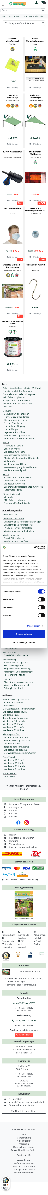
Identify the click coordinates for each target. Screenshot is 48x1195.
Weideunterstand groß (15, 470)
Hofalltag (7, 679)
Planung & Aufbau (11, 734)
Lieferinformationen (24, 1163)
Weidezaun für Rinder (13, 702)
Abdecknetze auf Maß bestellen (19, 438)
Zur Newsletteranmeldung (24, 1111)
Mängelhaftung (24, 1137)
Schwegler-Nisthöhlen (14, 688)
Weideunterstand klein (15, 464)
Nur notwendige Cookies (24, 642)
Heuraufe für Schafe (13, 445)
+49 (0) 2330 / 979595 (25, 1003)
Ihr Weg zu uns (16, 807)
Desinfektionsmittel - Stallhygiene (19, 394)
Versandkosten (16, 844)
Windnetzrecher (10, 514)
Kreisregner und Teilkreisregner (19, 671)
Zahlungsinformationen (24, 1169)
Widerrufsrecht (24, 1140)
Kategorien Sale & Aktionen (22, 23)
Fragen (12, 834)
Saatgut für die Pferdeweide (16, 400)
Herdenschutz (9, 773)
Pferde (6, 474)
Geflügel (7, 410)
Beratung (13, 840)
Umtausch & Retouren (24, 1166)
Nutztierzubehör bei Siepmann (17, 391)
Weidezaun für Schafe (14, 451)
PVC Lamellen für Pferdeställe (18, 527)
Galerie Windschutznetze (16, 538)
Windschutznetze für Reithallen (19, 531)
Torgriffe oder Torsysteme (15, 718)
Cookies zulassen (24, 634)
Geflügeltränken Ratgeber (16, 413)
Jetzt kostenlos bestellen (24, 918)
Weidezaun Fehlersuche (14, 721)
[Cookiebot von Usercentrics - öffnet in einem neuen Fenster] (34, 547)
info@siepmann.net (29, 1030)
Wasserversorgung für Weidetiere (20, 467)
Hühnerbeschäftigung (14, 426)
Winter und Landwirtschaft (17, 685)
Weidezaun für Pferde (14, 483)
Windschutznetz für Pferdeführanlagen (22, 521)
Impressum (24, 1143)
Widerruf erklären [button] (24, 1035)
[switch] (41, 599)
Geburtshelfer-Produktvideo (17, 503)
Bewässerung (9, 659)
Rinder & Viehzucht (12, 494)
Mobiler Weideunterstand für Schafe (21, 458)
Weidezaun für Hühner (14, 730)
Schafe (6, 442)
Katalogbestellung (24, 887)
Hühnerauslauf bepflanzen (16, 417)
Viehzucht (7, 406)
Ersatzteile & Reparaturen (21, 837)
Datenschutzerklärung (24, 1147)
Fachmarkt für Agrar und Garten (24, 804)
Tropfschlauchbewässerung (17, 668)
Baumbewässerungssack (16, 662)
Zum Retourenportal (30, 971)
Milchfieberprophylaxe (14, 397)
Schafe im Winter (12, 448)
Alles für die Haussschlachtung (18, 682)
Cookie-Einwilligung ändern (24, 1150)
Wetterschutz (9, 652)
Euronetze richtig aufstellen (17, 435)
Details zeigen (33, 626)
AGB (24, 1134)
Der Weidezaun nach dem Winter (19, 708)
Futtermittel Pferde (13, 489)
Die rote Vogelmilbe (13, 423)
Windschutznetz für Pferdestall (18, 524)
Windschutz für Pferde (14, 480)
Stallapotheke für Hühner (16, 420)
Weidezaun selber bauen (15, 711)
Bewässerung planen (14, 665)
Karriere (13, 816)
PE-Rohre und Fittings (14, 674)
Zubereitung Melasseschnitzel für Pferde (22, 388)
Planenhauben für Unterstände (18, 403)
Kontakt (13, 810)
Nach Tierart (9, 757)
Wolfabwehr (10, 461)
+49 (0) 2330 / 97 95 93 (25, 1020)
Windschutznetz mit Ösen (16, 541)
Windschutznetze (11, 535)
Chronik (13, 813)
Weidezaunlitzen (11, 714)
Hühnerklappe (11, 429)
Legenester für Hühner (15, 432)
